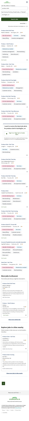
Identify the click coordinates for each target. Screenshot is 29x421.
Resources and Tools (13, 392)
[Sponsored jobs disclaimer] (27, 26)
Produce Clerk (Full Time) (7, 30)
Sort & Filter (22, 23)
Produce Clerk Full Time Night (8, 80)
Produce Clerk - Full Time (9, 336)
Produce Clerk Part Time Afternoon (10, 111)
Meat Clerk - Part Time (6, 262)
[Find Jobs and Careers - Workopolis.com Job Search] (7, 2)
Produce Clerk (4, 191)
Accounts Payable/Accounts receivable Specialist (13, 242)
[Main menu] (27, 2)
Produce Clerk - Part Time (7, 64)
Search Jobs (14, 19)
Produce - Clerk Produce (7, 44)
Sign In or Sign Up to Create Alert (17, 133)
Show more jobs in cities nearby (14, 373)
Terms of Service (18, 407)
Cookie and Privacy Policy (20, 139)
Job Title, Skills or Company (8, 6)
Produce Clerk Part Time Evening (9, 211)
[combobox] (14, 8)
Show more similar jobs (14, 319)
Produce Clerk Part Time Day (8, 96)
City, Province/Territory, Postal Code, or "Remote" (13, 12)
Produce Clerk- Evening (8, 355)
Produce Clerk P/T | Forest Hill (8, 224)
